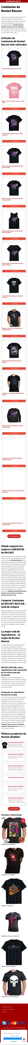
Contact (4, 1011)
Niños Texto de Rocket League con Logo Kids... (13, 102)
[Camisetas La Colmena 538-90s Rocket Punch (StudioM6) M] (14, 383)
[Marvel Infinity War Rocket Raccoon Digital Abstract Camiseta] (14, 350)
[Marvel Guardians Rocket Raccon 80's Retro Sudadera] (4, 757)
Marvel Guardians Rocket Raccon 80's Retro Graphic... (12, 166)
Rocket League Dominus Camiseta (11, 68)
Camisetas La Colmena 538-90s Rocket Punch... (13, 394)
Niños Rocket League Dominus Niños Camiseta (12, 134)
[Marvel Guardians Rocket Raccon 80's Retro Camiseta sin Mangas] (14, 221)
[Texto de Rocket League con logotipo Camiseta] (14, 286)
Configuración (14, 1041)
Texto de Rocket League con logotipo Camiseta (12, 296)
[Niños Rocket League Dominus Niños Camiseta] (14, 123)
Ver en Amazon (14, 76)
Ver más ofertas (14, 809)
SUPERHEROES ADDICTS (13, 1)
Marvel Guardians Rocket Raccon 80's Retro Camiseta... (12, 231)
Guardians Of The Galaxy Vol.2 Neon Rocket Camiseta (12, 459)
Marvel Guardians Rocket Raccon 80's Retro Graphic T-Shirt (16, 777)
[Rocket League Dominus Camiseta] (14, 58)
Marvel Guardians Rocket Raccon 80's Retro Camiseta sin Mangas (16, 798)
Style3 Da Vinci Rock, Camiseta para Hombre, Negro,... (12, 329)
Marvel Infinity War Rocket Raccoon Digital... (12, 361)
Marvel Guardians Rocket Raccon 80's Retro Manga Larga (16, 766)
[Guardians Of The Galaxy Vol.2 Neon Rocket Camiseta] (14, 448)
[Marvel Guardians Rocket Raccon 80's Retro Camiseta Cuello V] (14, 253)
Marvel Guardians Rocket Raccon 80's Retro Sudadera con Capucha (16, 786)
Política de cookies (7, 1007)
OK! (14, 1038)
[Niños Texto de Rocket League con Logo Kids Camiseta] (14, 91)
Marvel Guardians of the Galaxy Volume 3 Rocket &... (13, 491)
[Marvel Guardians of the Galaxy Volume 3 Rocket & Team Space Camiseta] (14, 480)
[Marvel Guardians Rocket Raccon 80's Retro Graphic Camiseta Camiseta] (14, 156)
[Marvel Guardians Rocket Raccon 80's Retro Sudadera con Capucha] (4, 789)
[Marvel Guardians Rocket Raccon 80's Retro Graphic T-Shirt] (4, 779)
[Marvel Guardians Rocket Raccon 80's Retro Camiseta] (14, 188)
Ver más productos (14, 536)
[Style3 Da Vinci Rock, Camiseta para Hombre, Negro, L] (14, 318)
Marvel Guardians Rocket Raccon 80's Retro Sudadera (16, 754)
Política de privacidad (8, 1009)
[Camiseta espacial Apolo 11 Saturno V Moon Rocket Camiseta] (14, 513)
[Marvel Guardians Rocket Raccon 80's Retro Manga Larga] (14, 415)
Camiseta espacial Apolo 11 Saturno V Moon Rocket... (12, 524)
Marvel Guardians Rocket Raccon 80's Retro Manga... (12, 426)
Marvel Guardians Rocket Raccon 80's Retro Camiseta (12, 199)
